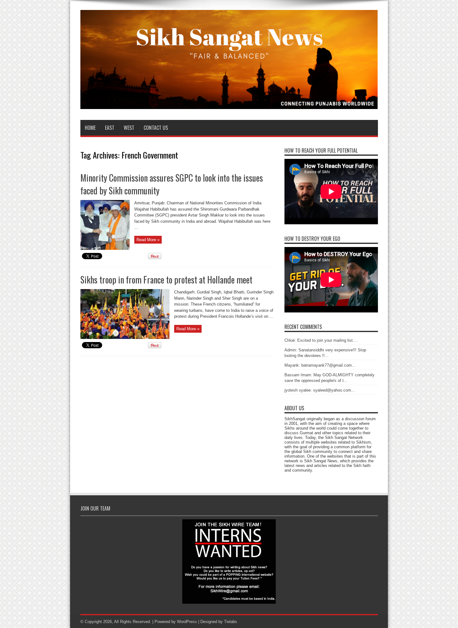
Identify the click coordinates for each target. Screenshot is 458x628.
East (109, 127)
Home (90, 127)
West (129, 127)
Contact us (156, 127)
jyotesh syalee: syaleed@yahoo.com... (319, 390)
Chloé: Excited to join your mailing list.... (321, 340)
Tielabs (230, 621)
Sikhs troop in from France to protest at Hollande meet (166, 279)
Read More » (148, 239)
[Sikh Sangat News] (229, 104)
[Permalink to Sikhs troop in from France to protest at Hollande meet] (124, 337)
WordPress (187, 621)
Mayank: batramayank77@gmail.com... (319, 365)
